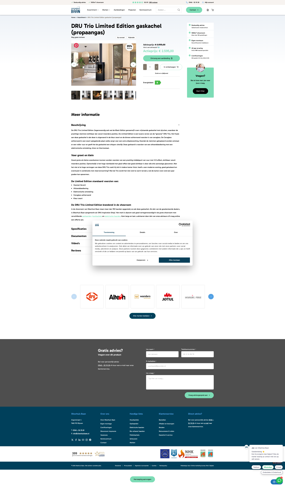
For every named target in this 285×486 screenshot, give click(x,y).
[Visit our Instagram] (87, 440)
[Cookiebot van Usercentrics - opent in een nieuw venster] (180, 224)
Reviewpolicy (163, 465)
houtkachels (97, 216)
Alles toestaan (174, 260)
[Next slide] (211, 296)
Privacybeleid (128, 465)
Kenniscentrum (145, 10)
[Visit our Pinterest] (90, 440)
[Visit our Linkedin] (79, 440)
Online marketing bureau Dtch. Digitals (202, 465)
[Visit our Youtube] (83, 440)
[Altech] (117, 296)
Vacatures (104, 435)
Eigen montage (106, 424)
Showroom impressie (108, 431)
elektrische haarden (112, 216)
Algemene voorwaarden (142, 465)
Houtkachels (134, 420)
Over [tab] (176, 232)
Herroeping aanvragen (142, 479)
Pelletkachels (134, 435)
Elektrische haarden (137, 427)
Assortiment (92, 10)
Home (73, 17)
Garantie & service (165, 435)
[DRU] (92, 296)
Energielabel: (150, 82)
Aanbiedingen (119, 10)
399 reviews (153, 2)
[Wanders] (142, 296)
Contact (103, 443)
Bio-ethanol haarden (137, 431)
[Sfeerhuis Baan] (75, 9)
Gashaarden (134, 424)
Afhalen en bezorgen (166, 424)
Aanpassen (141, 260)
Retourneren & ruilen (166, 431)
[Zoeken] (179, 10)
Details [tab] (142, 232)
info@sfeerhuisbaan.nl (81, 433)
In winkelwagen (170, 67)
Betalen (161, 427)
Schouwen (133, 439)
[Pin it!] (76, 45)
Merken (105, 10)
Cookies (154, 465)
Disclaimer (118, 465)
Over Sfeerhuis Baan (107, 420)
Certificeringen (106, 427)
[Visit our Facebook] (76, 440)
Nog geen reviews (78, 37)
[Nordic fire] (193, 296)
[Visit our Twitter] (72, 440)
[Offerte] (208, 10)
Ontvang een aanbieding (160, 58)
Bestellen (162, 420)
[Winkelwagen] (213, 10)
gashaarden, (87, 216)
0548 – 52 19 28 (104, 365)
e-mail (206, 423)
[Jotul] (168, 296)
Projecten (132, 10)
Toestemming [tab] (109, 232)
